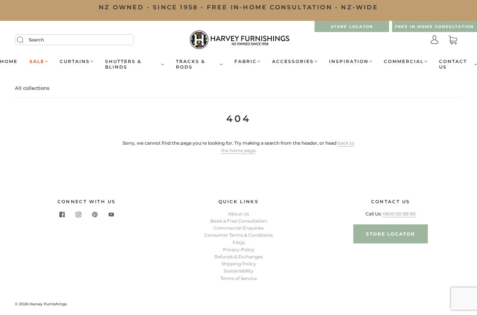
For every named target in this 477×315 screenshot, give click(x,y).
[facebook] (62, 215)
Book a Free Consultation (238, 221)
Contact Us (453, 64)
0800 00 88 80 (399, 214)
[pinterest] (94, 215)
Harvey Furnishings (48, 304)
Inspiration (349, 61)
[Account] (434, 40)
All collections (32, 88)
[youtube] (111, 215)
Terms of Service (238, 278)
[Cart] (452, 40)
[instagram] (78, 215)
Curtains (75, 61)
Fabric (245, 61)
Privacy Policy (239, 249)
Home (9, 61)
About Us (238, 214)
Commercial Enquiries (238, 228)
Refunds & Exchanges (238, 256)
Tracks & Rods (190, 64)
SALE (36, 61)
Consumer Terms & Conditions (238, 235)
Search (36, 39)
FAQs (239, 242)
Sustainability (238, 271)
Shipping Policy (238, 264)
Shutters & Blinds (123, 64)
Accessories (293, 61)
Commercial (404, 61)
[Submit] (25, 40)
